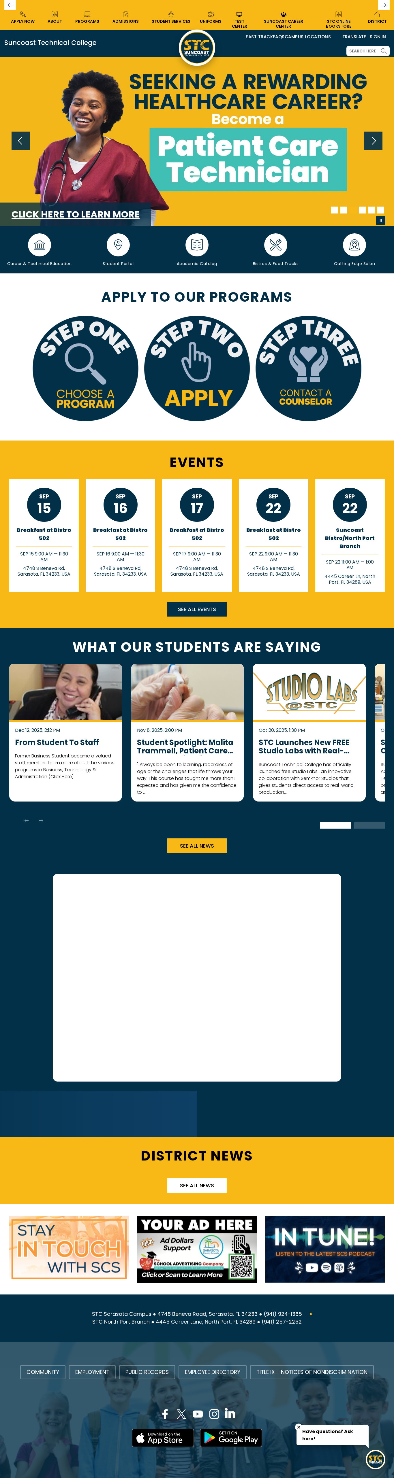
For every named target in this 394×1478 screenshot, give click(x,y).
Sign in (378, 37)
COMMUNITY (43, 1372)
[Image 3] (353, 210)
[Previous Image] (21, 141)
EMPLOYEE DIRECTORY (212, 1372)
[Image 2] (343, 210)
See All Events (197, 609)
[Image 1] (334, 210)
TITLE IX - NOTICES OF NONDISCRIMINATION (311, 1372)
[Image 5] (371, 210)
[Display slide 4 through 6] (369, 825)
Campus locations (308, 37)
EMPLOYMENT (92, 1372)
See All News (197, 845)
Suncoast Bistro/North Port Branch (350, 538)
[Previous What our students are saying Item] (26, 820)
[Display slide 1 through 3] (335, 825)
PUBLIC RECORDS (147, 1372)
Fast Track (259, 37)
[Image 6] (380, 210)
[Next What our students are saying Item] (41, 820)
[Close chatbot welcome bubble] (298, 1427)
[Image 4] (362, 210)
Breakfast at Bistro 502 (44, 534)
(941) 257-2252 (282, 1321)
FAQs (279, 37)
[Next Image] (373, 141)
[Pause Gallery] (380, 220)
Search (384, 51)
